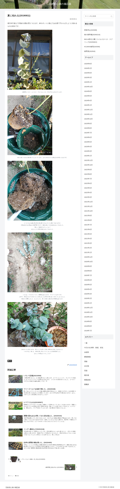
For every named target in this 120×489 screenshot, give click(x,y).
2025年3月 (88, 77)
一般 (85, 343)
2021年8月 (88, 220)
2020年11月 (88, 257)
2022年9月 (88, 169)
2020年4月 (88, 289)
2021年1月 (88, 252)
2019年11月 (88, 312)
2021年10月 (88, 211)
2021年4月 (88, 238)
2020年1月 (88, 303)
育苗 (10, 360)
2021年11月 (88, 206)
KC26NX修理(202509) (92, 47)
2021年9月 (88, 215)
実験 (85, 361)
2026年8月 (88, 64)
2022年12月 (88, 160)
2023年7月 (88, 133)
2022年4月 (88, 192)
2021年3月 (88, 243)
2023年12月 (88, 110)
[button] (111, 16)
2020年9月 (88, 266)
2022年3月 (88, 197)
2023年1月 (88, 156)
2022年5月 (88, 188)
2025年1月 (88, 82)
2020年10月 (88, 261)
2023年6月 (88, 137)
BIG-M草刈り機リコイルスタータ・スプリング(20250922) (98, 40)
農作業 (86, 375)
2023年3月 (88, 151)
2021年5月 (88, 234)
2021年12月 (88, 202)
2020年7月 (88, 275)
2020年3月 (88, 294)
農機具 (86, 384)
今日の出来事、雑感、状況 (93, 347)
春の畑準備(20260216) (92, 34)
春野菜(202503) (89, 51)
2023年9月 (88, 123)
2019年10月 (88, 317)
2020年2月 (88, 298)
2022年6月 (88, 183)
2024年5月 (88, 96)
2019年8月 (88, 326)
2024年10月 (88, 87)
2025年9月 (88, 73)
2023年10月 (88, 119)
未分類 (86, 366)
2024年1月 (88, 105)
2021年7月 (88, 225)
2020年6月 (88, 280)
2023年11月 (88, 114)
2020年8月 (88, 271)
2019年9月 (88, 321)
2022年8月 (88, 174)
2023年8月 (88, 128)
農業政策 (87, 380)
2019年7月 (88, 331)
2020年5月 (88, 284)
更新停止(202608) (90, 30)
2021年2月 (88, 248)
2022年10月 (88, 165)
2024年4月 (88, 100)
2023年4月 (88, 146)
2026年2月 (88, 68)
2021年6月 (88, 229)
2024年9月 (88, 91)
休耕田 (86, 352)
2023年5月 (88, 142)
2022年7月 (88, 179)
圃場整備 (87, 357)
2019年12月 (88, 308)
